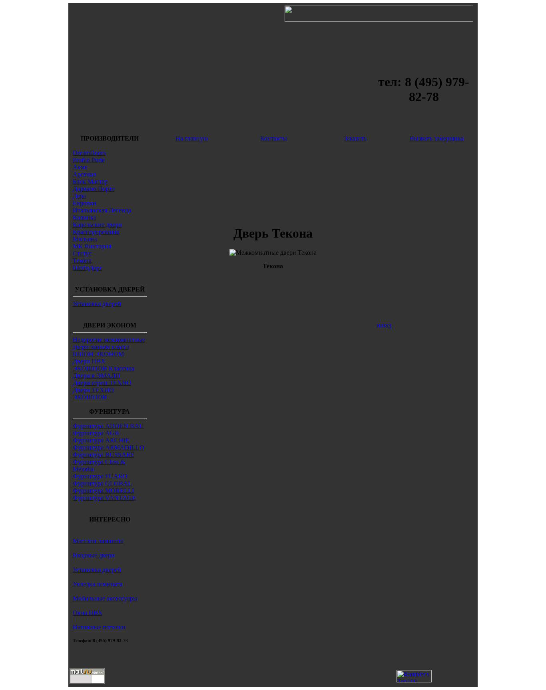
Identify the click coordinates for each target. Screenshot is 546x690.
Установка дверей (97, 303)
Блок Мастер (90, 181)
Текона (82, 260)
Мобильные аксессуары (105, 598)
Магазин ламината (98, 540)
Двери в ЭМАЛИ (96, 375)
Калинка (84, 217)
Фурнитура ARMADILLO (108, 447)
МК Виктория (92, 246)
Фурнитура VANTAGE (104, 497)
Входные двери (94, 555)
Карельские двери (97, 224)
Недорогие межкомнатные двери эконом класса (109, 343)
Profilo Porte (89, 160)
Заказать (355, 138)
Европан (84, 203)
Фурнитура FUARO (100, 476)
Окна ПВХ (88, 612)
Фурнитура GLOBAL (102, 483)
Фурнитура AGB (96, 433)
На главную (191, 138)
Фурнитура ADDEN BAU (108, 425)
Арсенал (84, 174)
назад (384, 325)
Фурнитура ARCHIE (101, 440)
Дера (79, 195)
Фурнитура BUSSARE (104, 454)
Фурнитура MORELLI (103, 490)
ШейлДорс (87, 267)
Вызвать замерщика (437, 138)
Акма (80, 167)
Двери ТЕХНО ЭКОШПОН (93, 394)
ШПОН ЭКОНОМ (98, 354)
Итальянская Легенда (102, 210)
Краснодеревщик (96, 231)
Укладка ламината (97, 584)
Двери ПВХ (89, 361)
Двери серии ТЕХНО (102, 382)
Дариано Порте (94, 188)
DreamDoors (89, 152)
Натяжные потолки (99, 627)
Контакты (273, 138)
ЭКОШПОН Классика (103, 368)
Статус (82, 253)
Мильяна (85, 239)
